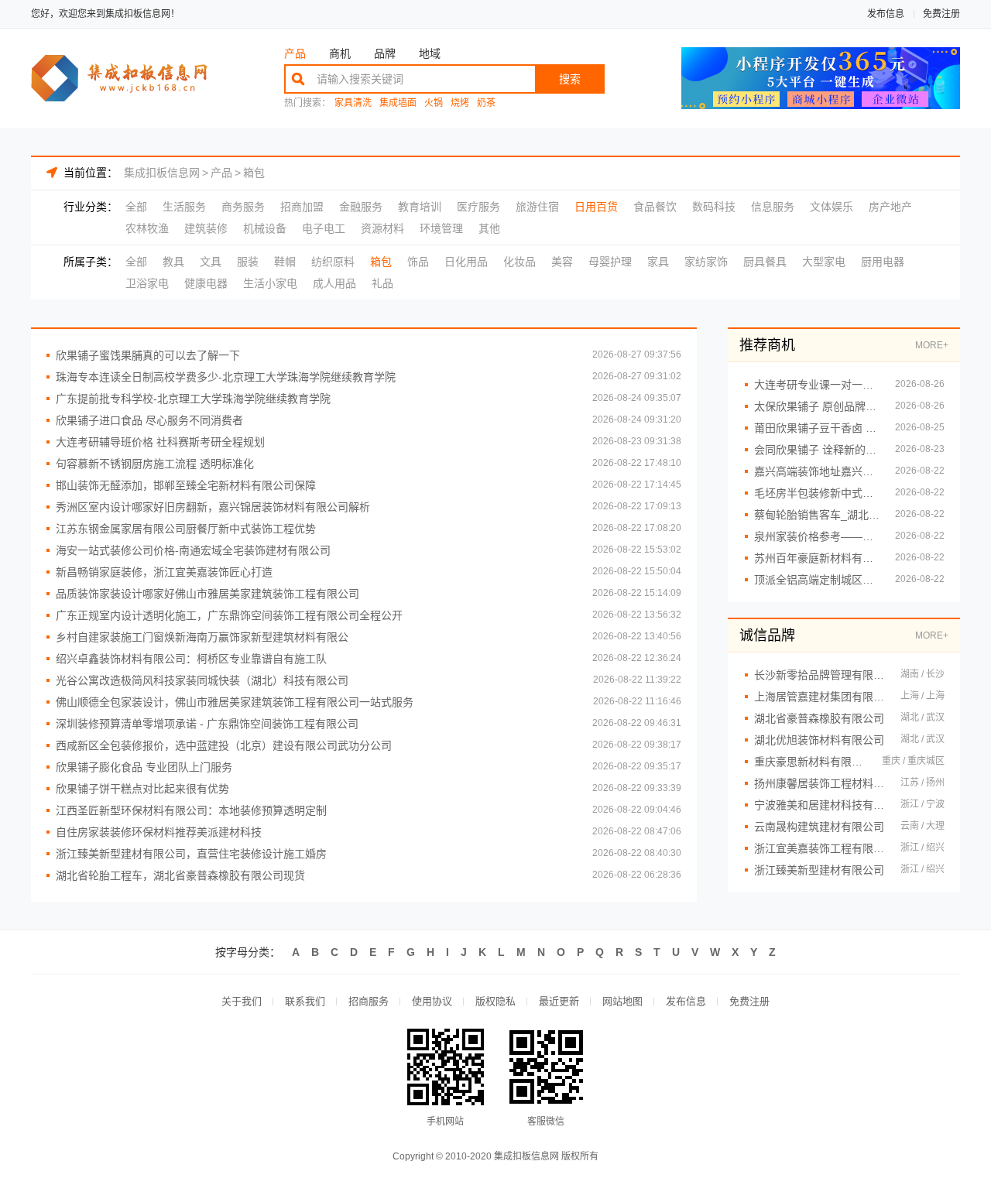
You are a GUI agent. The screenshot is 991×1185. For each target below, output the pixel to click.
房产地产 (890, 206)
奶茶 (486, 103)
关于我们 (241, 1001)
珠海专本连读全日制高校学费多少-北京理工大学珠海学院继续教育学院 (226, 377)
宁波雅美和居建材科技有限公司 (819, 805)
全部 (136, 206)
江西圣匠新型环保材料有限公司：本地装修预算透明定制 (191, 810)
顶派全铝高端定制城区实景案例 (817, 580)
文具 (210, 261)
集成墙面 (398, 103)
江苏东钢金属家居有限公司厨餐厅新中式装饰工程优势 (186, 528)
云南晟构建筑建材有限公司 (819, 826)
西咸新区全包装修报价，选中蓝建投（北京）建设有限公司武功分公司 (224, 745)
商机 (340, 53)
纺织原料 (333, 261)
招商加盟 (302, 206)
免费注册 (941, 14)
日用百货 (596, 206)
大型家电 (823, 261)
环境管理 (441, 228)
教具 (173, 261)
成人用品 (334, 283)
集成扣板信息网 (162, 172)
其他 (489, 228)
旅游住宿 (537, 206)
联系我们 (305, 1001)
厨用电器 (882, 261)
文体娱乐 (831, 206)
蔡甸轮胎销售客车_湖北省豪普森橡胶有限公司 (817, 515)
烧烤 (460, 103)
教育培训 (419, 206)
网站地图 (622, 1001)
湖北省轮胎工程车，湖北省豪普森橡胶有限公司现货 (180, 875)
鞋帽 (285, 261)
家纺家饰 (706, 261)
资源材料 (382, 228)
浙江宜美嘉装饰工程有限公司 (819, 848)
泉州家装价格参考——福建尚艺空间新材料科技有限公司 (817, 536)
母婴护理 (610, 261)
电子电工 (323, 228)
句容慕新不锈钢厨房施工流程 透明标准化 (155, 463)
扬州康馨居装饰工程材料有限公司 (819, 783)
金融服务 (360, 206)
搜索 (570, 79)
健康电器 (206, 283)
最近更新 (559, 1001)
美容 (562, 261)
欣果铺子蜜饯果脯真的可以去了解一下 (148, 355)
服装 (248, 261)
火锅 (433, 103)
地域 (430, 53)
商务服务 (243, 206)
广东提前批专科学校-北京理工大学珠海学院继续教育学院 (193, 398)
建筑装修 (206, 228)
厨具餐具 (765, 261)
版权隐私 (495, 1001)
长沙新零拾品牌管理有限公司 (819, 675)
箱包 (254, 172)
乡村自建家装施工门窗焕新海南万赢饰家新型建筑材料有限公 (202, 637)
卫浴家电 (147, 283)
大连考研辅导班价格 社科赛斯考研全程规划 (160, 442)
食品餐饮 (655, 206)
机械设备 (264, 228)
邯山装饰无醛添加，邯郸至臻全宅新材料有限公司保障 (186, 485)
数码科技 (714, 206)
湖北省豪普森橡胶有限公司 (819, 718)
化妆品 (519, 261)
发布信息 (885, 14)
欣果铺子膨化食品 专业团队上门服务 (144, 767)
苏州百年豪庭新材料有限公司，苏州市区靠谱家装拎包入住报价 (817, 558)
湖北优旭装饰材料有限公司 (819, 740)
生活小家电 (270, 283)
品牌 (385, 53)
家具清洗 (353, 103)
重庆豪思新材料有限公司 (810, 761)
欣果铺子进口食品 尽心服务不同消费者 (149, 420)
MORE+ (931, 345)
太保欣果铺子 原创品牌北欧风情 (817, 406)
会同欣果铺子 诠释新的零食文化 (817, 450)
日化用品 (466, 261)
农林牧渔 (147, 228)
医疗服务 (478, 206)
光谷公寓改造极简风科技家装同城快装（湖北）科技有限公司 (202, 680)
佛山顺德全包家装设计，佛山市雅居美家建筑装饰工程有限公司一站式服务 (234, 702)
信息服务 (772, 206)
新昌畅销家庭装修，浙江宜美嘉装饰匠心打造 (164, 572)
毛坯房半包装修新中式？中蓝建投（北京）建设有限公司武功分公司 (817, 493)
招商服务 (368, 1001)
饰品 (418, 261)
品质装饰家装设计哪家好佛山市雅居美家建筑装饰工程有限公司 (207, 593)
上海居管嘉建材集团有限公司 (819, 696)
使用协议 (432, 1001)
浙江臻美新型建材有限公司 (819, 870)
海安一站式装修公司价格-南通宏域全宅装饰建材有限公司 (193, 550)
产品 (295, 53)
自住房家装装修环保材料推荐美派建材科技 (159, 832)
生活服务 (184, 206)
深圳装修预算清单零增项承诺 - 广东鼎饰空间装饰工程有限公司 (207, 724)
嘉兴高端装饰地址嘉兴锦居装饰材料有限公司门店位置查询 (817, 471)
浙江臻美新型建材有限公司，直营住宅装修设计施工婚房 (191, 854)
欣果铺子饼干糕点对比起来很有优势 (142, 789)
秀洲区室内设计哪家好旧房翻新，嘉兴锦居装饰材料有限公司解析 (213, 507)
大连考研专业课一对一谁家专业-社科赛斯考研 (817, 384)
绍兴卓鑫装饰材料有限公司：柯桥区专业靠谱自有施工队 (191, 658)
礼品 (382, 283)
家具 (658, 261)
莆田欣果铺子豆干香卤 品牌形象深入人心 (817, 428)
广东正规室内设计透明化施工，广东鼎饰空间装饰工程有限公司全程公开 (229, 615)
